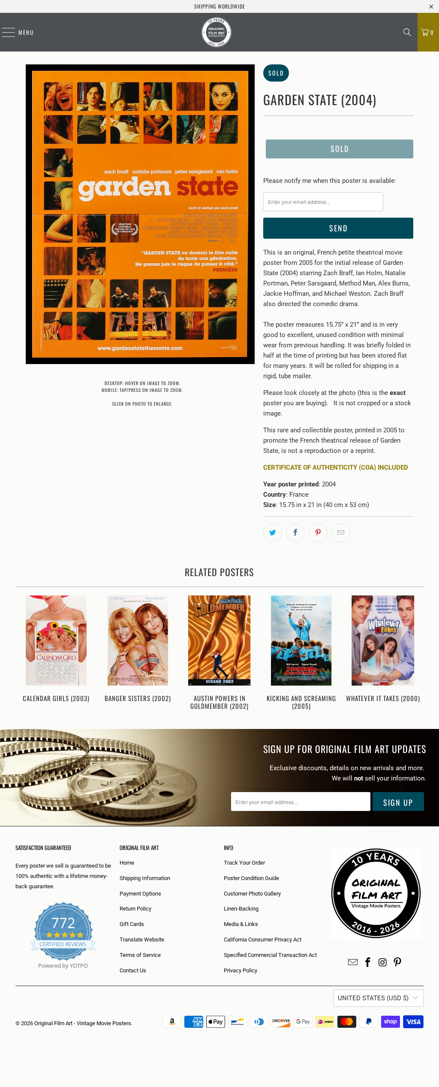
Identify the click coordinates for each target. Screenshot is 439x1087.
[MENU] (4, 32)
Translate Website (142, 939)
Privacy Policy (240, 970)
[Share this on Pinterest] (318, 532)
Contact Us (133, 970)
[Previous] (25, 653)
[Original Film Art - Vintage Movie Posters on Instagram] (382, 963)
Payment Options (140, 893)
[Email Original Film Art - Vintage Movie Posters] (353, 963)
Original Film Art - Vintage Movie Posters (82, 1023)
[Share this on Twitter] (272, 532)
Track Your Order (244, 862)
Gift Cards (132, 924)
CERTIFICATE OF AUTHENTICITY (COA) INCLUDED (335, 467)
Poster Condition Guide (251, 878)
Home (127, 862)
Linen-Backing (241, 908)
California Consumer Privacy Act (262, 939)
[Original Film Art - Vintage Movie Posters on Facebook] (368, 963)
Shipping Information (145, 878)
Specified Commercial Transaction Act (270, 955)
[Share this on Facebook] (295, 532)
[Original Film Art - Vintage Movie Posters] (216, 32)
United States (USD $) (373, 998)
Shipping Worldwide (219, 6)
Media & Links (241, 924)
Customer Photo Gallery (252, 893)
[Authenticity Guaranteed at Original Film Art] (16, 975)
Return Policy (135, 908)
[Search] (407, 32)
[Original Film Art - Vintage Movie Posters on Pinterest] (397, 963)
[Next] (414, 653)
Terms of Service (140, 955)
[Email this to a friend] (340, 532)
